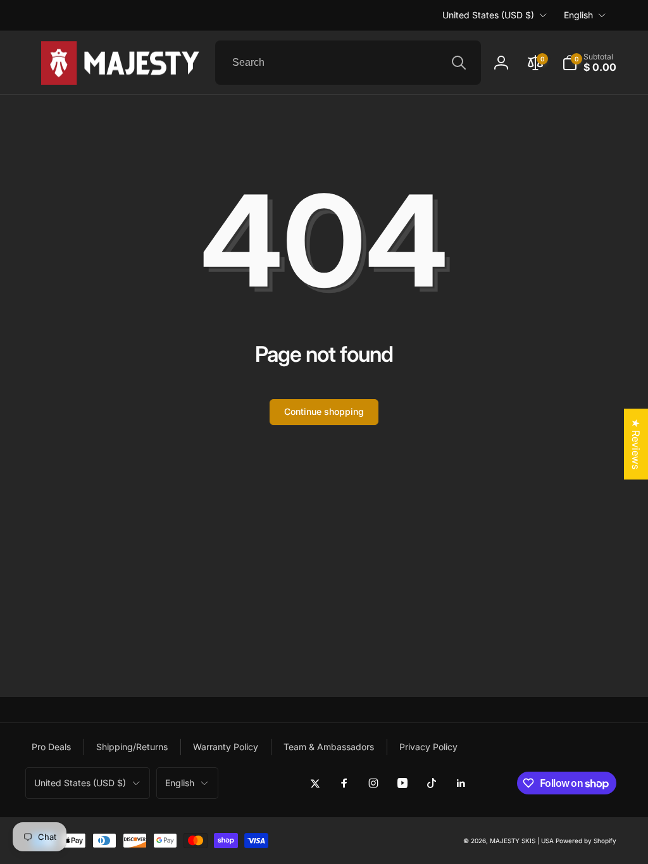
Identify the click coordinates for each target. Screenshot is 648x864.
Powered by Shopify (586, 840)
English (578, 14)
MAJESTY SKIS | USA (522, 840)
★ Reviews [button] (636, 444)
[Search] (458, 62)
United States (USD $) (488, 14)
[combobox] (348, 62)
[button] (589, 62)
